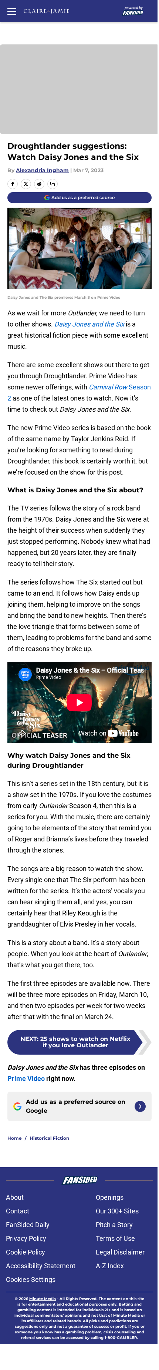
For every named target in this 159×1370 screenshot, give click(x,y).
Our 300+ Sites (117, 1211)
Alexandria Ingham (42, 170)
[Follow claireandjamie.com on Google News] (140, 1106)
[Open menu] (11, 11)
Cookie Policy (25, 1252)
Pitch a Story (114, 1225)
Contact (17, 1211)
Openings (110, 1197)
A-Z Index (110, 1266)
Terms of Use (115, 1238)
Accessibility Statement (40, 1266)
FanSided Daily (28, 1225)
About (15, 1197)
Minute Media (42, 1298)
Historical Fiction (49, 1138)
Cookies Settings (30, 1279)
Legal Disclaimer (120, 1252)
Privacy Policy (26, 1238)
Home (14, 1138)
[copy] (52, 184)
